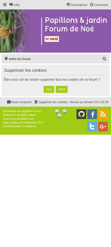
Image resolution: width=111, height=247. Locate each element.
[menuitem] (14, 5)
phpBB (26, 111)
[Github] (81, 114)
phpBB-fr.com (25, 118)
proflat (14, 122)
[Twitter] (92, 126)
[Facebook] (92, 114)
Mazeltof (31, 122)
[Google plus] (103, 126)
